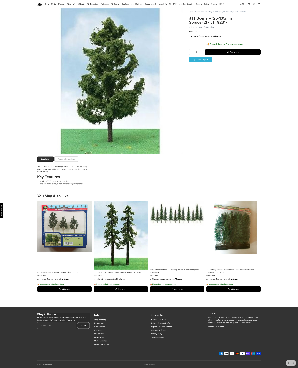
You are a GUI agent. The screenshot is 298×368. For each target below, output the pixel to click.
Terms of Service (157, 337)
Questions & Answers (159, 330)
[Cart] (259, 4)
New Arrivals (99, 323)
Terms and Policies (149, 364)
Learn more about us (216, 326)
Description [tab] (45, 159)
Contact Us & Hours (158, 319)
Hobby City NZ (47, 364)
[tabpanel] (149, 175)
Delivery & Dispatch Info (160, 323)
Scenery (197, 12)
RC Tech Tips (99, 337)
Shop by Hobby (100, 319)
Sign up (83, 325)
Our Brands (98, 330)
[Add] (88, 266)
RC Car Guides (99, 334)
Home (191, 12)
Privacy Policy (156, 334)
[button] (200, 59)
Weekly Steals (99, 326)
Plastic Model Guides (102, 341)
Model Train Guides (101, 344)
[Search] (249, 4)
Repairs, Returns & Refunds (161, 326)
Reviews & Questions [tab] (66, 159)
